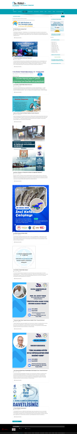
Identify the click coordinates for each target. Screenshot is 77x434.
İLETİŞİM (49, 11)
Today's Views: (53, 43)
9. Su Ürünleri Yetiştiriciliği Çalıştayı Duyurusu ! (22, 84)
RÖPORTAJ (41, 11)
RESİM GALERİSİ (30, 11)
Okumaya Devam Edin (18, 37)
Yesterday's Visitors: (54, 46)
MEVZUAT (19, 11)
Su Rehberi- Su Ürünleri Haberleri (23, 5)
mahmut (20, 30)
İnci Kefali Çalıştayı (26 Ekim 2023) (20, 233)
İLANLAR (24, 11)
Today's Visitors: (53, 44)
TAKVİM (54, 11)
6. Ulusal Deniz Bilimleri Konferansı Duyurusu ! (22, 58)
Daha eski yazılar (16, 421)
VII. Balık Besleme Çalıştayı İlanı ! (20, 29)
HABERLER (14, 11)
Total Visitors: (53, 52)
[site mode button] (62, 13)
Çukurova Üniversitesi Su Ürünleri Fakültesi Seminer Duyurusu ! (26, 113)
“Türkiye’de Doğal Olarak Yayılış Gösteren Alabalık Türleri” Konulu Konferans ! (29, 320)
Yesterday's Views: (54, 45)
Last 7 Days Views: (54, 47)
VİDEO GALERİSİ (36, 11)
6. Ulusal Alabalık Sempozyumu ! (19, 408)
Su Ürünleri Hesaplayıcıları (60, 11)
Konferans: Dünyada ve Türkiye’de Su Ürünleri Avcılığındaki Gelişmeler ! (27, 172)
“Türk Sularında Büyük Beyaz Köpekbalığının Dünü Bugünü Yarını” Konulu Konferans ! (30, 370)
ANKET (46, 11)
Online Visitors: (53, 42)
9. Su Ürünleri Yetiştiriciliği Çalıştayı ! (20, 269)
